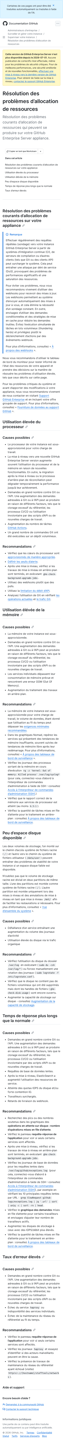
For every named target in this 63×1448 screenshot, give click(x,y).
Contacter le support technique (22, 1409)
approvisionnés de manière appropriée (31, 557)
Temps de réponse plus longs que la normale (30, 1018)
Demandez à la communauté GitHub (25, 1404)
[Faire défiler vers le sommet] (56, 1441)
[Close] (53, 5)
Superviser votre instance (21, 37)
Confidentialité (44, 1432)
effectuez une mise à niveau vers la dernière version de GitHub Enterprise (30, 74)
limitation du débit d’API (35, 590)
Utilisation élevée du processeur (22, 424)
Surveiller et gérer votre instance (25, 33)
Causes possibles (16, 438)
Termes (30, 1432)
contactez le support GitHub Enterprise (34, 81)
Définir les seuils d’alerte (22, 561)
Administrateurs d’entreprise (22, 30)
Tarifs (14, 1436)
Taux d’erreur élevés (22, 1257)
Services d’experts (30, 1436)
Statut (6, 1436)
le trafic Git (43, 599)
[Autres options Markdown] (40, 151)
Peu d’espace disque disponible (22, 835)
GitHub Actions (17, 527)
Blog (44, 1436)
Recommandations (17, 546)
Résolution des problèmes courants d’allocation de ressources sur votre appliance (27, 218)
